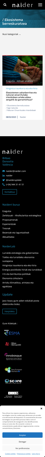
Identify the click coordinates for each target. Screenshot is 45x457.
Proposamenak (10, 219)
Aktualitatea (8, 236)
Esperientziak (9, 224)
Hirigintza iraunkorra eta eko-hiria (21, 88)
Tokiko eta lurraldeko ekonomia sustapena (18, 259)
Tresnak (6, 228)
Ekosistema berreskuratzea (18, 105)
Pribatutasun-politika (24, 454)
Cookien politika (10, 454)
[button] (41, 408)
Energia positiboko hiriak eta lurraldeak (22, 269)
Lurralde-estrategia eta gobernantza (20, 252)
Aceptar (22, 435)
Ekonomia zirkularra (12, 278)
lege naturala (12, 108)
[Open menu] (40, 4)
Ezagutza (6, 211)
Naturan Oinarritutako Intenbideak (21, 110)
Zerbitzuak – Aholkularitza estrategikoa (21, 215)
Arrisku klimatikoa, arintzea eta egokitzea (17, 284)
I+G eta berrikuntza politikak (16, 274)
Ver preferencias (22, 448)
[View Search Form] (5, 4)
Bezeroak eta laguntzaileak (15, 232)
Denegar (22, 441)
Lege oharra (36, 454)
